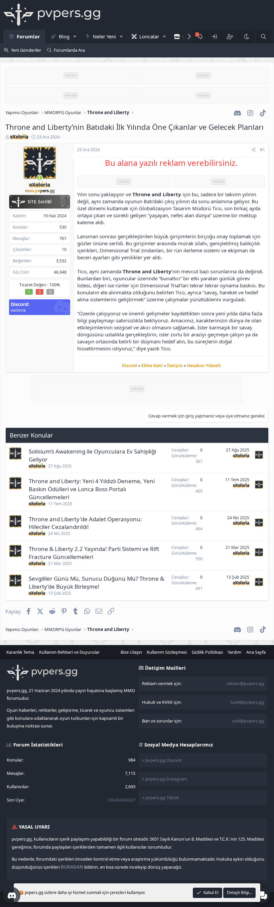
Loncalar (149, 36)
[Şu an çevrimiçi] (39, 177)
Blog (64, 36)
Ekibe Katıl (152, 365)
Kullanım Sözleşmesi (167, 652)
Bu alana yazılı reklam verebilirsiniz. (171, 162)
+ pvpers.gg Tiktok (160, 798)
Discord (129, 365)
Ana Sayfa (256, 652)
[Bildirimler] (200, 36)
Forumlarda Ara (69, 50)
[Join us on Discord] (11, 895)
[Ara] (263, 36)
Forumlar (28, 36)
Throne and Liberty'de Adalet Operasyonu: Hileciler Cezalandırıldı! (85, 523)
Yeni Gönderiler (26, 50)
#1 (262, 150)
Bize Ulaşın (131, 652)
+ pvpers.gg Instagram (164, 779)
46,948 (60, 272)
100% (54, 285)
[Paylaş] (253, 150)
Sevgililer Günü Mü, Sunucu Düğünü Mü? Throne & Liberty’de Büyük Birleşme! (96, 582)
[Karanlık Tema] (246, 36)
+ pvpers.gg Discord (161, 760)
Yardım (234, 652)
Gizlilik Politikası (207, 652)
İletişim (175, 365)
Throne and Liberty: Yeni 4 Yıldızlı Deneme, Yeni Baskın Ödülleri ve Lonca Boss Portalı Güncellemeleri (92, 489)
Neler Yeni (104, 36)
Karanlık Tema (20, 652)
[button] (74, 36)
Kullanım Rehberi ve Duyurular (69, 652)
